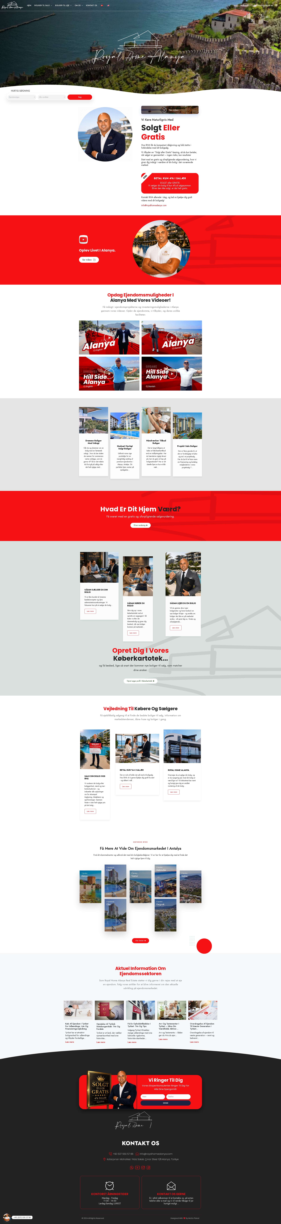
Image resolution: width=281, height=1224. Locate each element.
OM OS (78, 5)
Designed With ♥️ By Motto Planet (185, 1218)
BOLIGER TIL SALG (42, 5)
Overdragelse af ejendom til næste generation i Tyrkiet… (202, 1026)
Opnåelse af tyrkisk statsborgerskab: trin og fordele (108, 1026)
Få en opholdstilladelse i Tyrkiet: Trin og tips (139, 1025)
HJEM (29, 5)
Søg (79, 97)
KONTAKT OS (91, 5)
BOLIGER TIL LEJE (62, 5)
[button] (109, 337)
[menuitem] (263, 5)
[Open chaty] (7, 1217)
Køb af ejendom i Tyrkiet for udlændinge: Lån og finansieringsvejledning (76, 1026)
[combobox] (22, 97)
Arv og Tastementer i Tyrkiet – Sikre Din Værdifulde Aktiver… (169, 1026)
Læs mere (90, 611)
